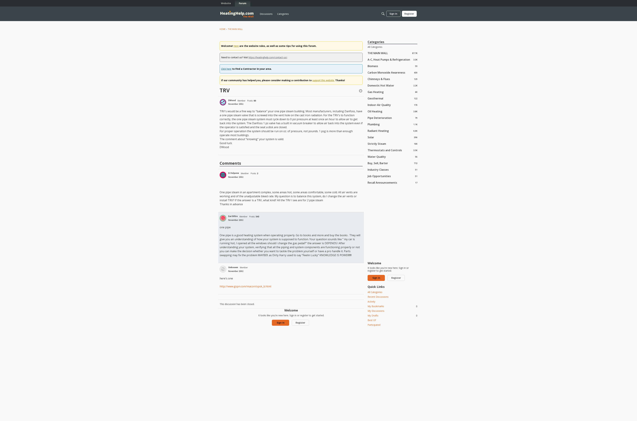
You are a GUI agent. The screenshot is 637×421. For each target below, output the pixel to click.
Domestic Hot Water (392, 85)
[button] (361, 91)
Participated (374, 324)
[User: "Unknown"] (223, 269)
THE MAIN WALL (392, 53)
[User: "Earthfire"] (223, 218)
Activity (371, 301)
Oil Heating (392, 111)
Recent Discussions (378, 296)
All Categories (375, 46)
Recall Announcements (392, 182)
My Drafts (392, 315)
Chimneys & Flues (392, 79)
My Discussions (376, 310)
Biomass (392, 66)
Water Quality (392, 156)
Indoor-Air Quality (392, 105)
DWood (232, 100)
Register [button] (300, 322)
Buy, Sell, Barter (392, 163)
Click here (226, 68)
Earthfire (233, 216)
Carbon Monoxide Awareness (392, 72)
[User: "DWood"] (223, 102)
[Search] (383, 14)
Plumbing (392, 124)
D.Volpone (233, 173)
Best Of (372, 320)
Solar (392, 137)
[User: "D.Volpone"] (223, 175)
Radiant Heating (392, 130)
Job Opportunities (392, 176)
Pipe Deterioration (392, 118)
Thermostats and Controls (392, 150)
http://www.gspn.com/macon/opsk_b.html (245, 286)
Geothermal (392, 98)
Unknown (233, 267)
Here (236, 45)
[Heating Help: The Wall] (236, 13)
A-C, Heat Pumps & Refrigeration (392, 59)
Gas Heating (392, 92)
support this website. (323, 80)
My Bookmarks (392, 306)
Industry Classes (392, 169)
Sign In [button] (280, 322)
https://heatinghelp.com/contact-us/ (267, 57)
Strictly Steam (392, 143)
